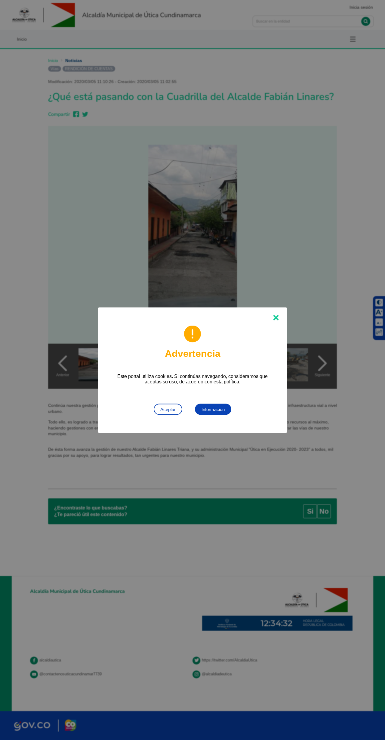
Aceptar (168, 409)
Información (213, 409)
